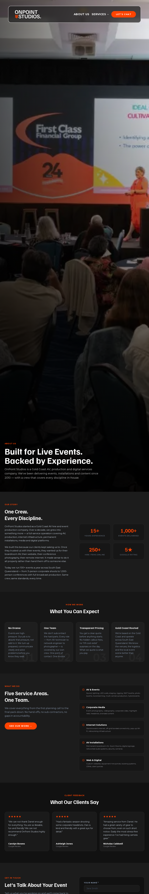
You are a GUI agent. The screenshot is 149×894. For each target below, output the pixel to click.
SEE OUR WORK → (20, 726)
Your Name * (91, 883)
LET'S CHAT (123, 14)
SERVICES (99, 14)
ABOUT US (81, 14)
